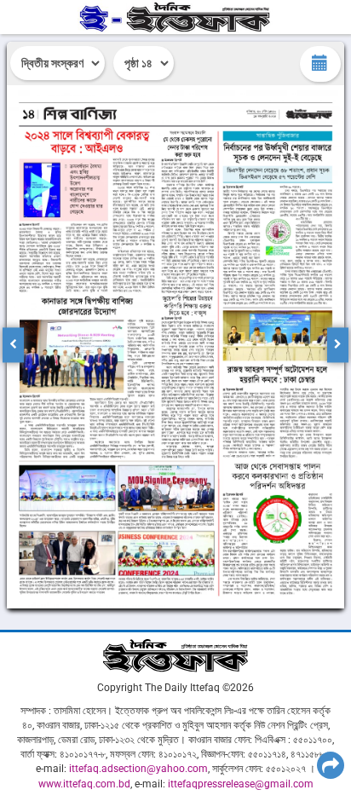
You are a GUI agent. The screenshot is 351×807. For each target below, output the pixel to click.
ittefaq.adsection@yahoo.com (138, 769)
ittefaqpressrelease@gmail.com (241, 784)
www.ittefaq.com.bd (84, 784)
